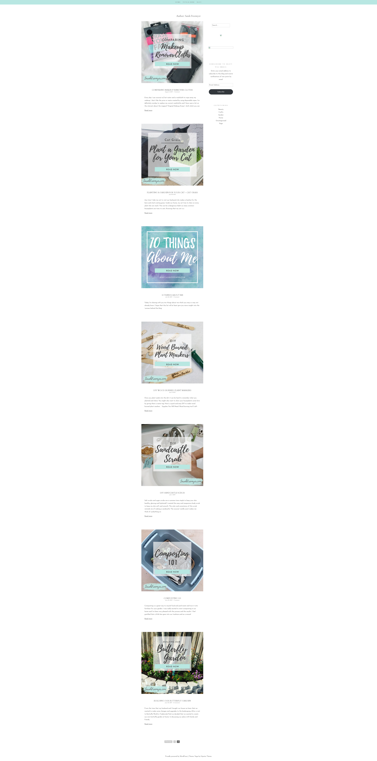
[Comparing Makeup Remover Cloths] (172, 82)
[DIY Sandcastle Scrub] (172, 485)
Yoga (221, 123)
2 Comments (176, 702)
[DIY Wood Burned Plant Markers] (172, 383)
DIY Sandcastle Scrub (172, 492)
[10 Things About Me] (172, 288)
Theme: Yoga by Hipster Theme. (200, 756)
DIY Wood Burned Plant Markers (172, 390)
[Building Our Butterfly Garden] (172, 693)
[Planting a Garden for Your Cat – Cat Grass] (172, 185)
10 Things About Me (172, 295)
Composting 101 (172, 598)
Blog (199, 2)
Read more (148, 110)
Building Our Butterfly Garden (172, 700)
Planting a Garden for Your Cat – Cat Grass (172, 192)
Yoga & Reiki (188, 2)
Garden (220, 115)
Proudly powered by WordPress (176, 756)
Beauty (220, 109)
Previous (168, 741)
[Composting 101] (172, 591)
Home (177, 2)
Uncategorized (221, 121)
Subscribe (220, 92)
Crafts (221, 112)
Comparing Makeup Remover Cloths (172, 90)
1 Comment (177, 92)
